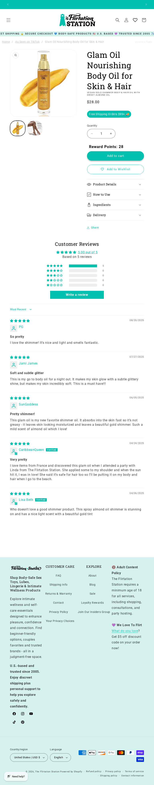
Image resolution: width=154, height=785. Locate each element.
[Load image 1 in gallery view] (17, 128)
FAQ (58, 575)
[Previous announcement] (7, 4)
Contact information (132, 775)
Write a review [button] (77, 295)
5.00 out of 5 (88, 252)
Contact (58, 602)
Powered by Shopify (71, 771)
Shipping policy (108, 775)
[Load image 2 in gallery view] (35, 128)
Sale (92, 593)
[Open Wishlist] (135, 20)
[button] (8, 20)
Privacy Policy (58, 612)
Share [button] (95, 227)
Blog (92, 584)
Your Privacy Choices (60, 621)
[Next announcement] (146, 4)
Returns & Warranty (58, 593)
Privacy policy (113, 771)
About (92, 575)
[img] (20, 321)
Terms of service (134, 771)
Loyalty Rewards (92, 602)
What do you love (125, 631)
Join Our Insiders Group (94, 612)
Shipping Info (59, 584)
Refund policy (93, 771)
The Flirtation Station (47, 771)
